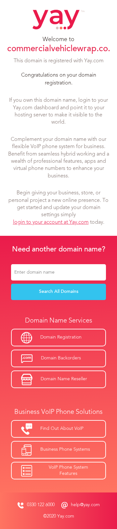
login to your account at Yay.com (51, 222)
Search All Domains (58, 292)
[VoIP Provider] (58, 19)
